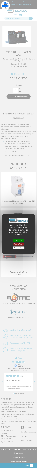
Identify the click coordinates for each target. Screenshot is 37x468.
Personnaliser (18, 248)
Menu (27, 465)
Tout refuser (18, 244)
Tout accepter (18, 240)
